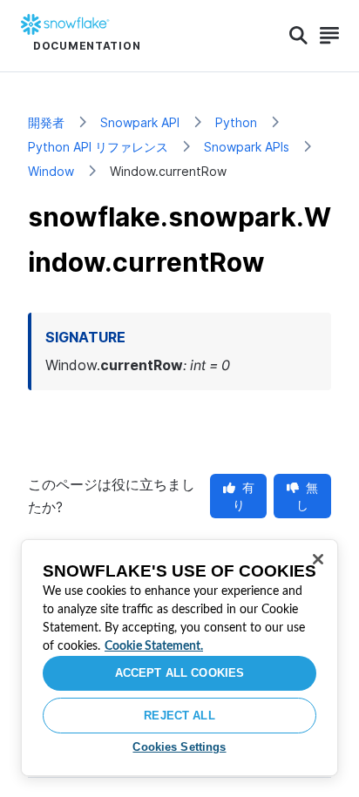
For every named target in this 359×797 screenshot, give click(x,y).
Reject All (179, 715)
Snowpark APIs (246, 146)
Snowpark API (140, 122)
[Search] (298, 35)
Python (236, 122)
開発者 (46, 122)
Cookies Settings (179, 746)
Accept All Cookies (179, 672)
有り (243, 496)
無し (307, 496)
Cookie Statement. (154, 646)
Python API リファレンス (98, 146)
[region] (179, 657)
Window (51, 171)
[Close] (318, 559)
